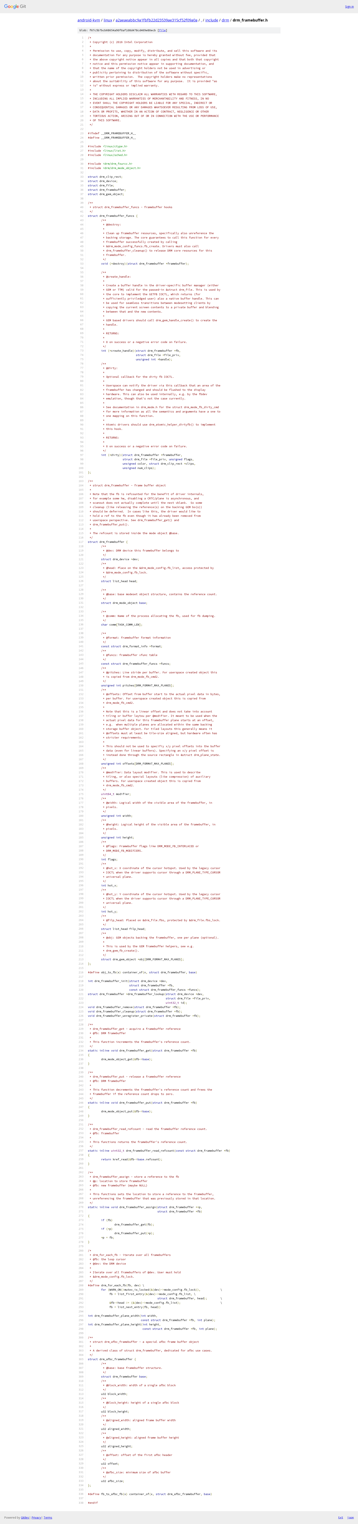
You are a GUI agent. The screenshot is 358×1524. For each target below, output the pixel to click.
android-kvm (88, 20)
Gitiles (25, 1517)
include (211, 20)
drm (225, 20)
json (350, 1517)
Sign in (349, 6)
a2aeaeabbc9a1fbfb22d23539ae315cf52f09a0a (156, 20)
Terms (48, 1517)
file (162, 30)
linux (108, 20)
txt (340, 1517)
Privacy (36, 1517)
